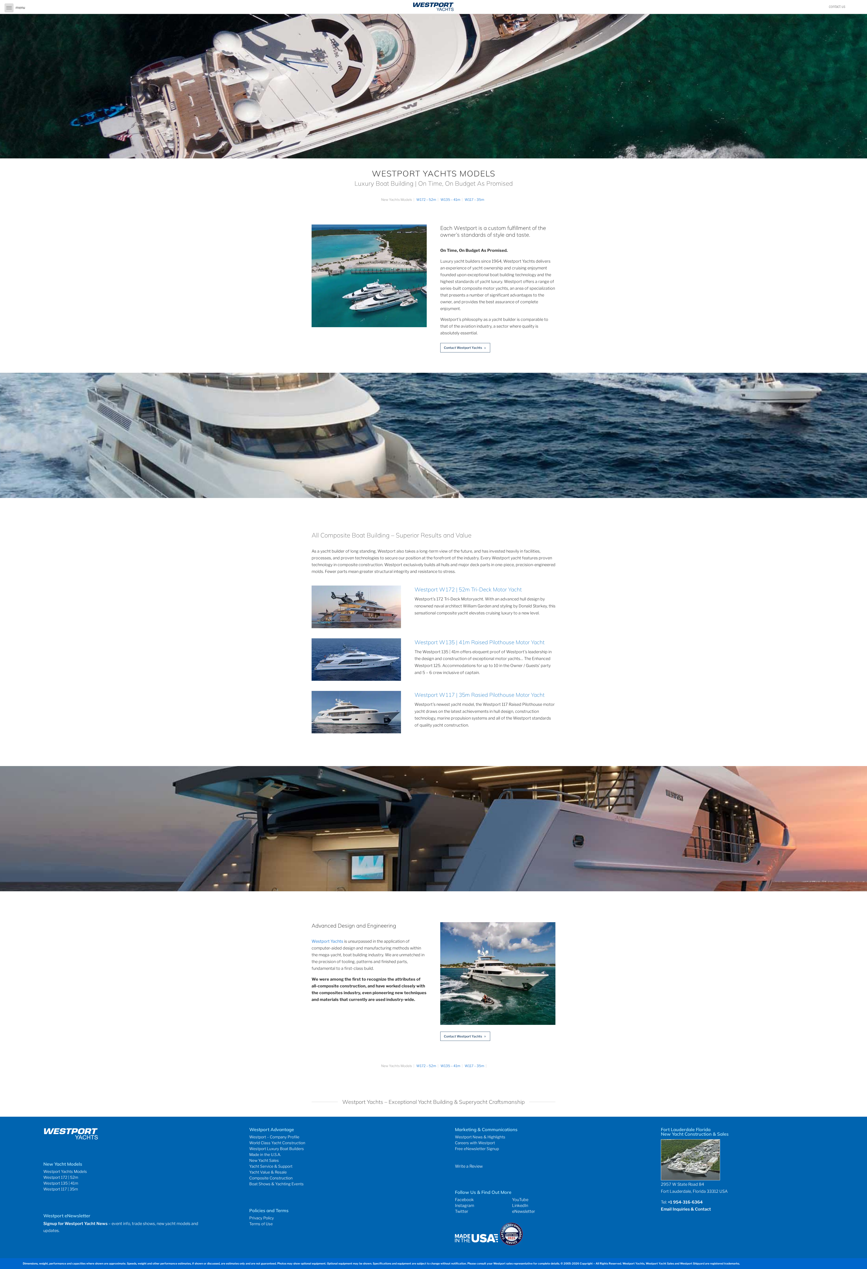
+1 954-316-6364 (685, 1202)
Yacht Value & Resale (268, 1172)
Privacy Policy (261, 1218)
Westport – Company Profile (274, 1137)
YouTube (520, 1199)
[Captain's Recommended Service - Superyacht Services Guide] (511, 1243)
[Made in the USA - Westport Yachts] (476, 1241)
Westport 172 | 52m (60, 1177)
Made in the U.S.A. (265, 1154)
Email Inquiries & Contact (686, 1209)
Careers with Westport (475, 1143)
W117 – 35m (474, 200)
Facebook (464, 1199)
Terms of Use (261, 1224)
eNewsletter (523, 1211)
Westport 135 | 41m (60, 1183)
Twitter (461, 1211)
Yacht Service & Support (270, 1166)
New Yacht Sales (264, 1160)
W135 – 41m (450, 200)
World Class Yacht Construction (277, 1143)
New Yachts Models (396, 200)
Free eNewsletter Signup (477, 1148)
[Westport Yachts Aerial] (369, 325)
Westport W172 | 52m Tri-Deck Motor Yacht (468, 589)
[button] (9, 7)
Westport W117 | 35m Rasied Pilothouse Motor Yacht (480, 694)
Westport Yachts (327, 941)
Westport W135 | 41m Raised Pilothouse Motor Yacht (480, 642)
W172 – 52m (426, 200)
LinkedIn (520, 1205)
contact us (837, 6)
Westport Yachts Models (65, 1171)
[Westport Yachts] (497, 1023)
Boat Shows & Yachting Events (276, 1184)
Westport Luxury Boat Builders (276, 1148)
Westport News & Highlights (480, 1137)
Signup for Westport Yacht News (75, 1223)
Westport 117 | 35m (60, 1189)
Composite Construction (271, 1178)
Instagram (464, 1205)
